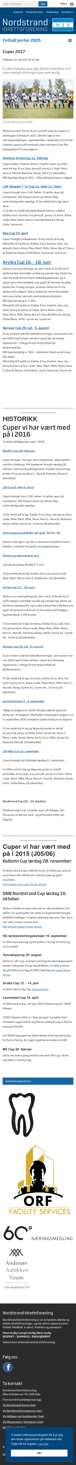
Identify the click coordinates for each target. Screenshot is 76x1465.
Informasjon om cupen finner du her (25, 884)
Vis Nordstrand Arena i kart (19, 1405)
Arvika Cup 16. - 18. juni (27, 262)
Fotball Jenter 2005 (22, 40)
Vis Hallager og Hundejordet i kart (23, 1416)
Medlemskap (52, 12)
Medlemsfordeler (34, 12)
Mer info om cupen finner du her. (22, 926)
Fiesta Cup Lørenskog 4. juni (21, 555)
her (39, 1399)
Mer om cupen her (38, 989)
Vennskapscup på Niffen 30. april (24, 532)
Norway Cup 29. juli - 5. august (26, 328)
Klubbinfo (18, 12)
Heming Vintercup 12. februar (25, 158)
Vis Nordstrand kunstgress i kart (22, 1410)
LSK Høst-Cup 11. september (21, 751)
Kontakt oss (67, 12)
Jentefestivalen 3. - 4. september (23, 701)
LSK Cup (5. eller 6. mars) (18, 487)
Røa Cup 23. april (15, 233)
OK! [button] (39, 1453)
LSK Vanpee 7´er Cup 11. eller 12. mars (32, 186)
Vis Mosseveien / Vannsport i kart (23, 1422)
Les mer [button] (43, 1443)
